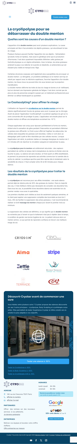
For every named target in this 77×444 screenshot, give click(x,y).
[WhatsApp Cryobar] (70, 2)
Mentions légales (40, 435)
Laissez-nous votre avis (56, 418)
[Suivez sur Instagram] (46, 440)
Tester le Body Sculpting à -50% (20, 371)
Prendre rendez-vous (60, 17)
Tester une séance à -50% (38, 361)
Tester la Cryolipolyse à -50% (19, 367)
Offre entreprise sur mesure (14, 428)
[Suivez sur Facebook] (36, 440)
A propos (52, 435)
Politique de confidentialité (63, 435)
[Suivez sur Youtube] (31, 440)
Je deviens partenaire (12, 414)
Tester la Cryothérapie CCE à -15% (21, 374)
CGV (47, 435)
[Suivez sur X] (41, 440)
